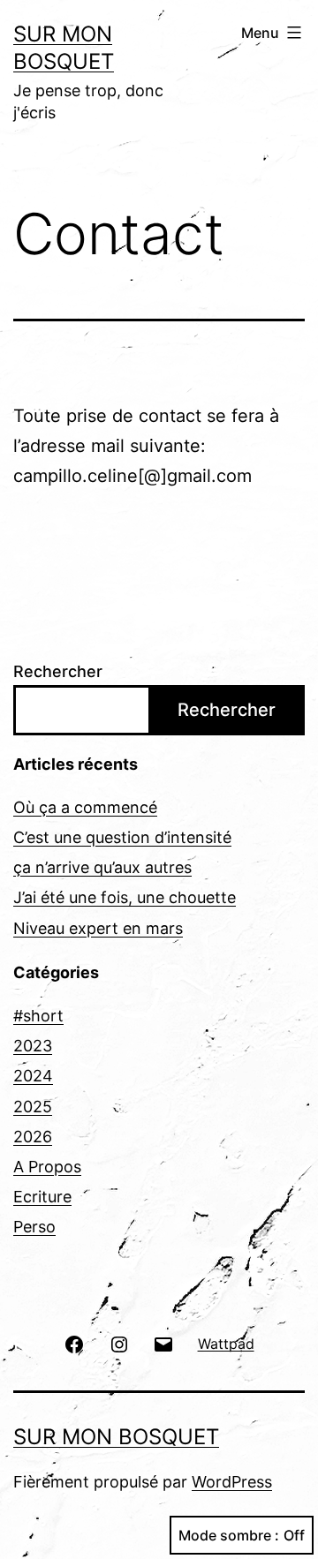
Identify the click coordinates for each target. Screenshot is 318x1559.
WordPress (232, 1481)
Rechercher (57, 671)
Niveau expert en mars (98, 928)
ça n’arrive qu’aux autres (102, 867)
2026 (32, 1136)
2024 (33, 1075)
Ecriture (42, 1196)
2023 (32, 1045)
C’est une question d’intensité (122, 837)
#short (38, 1015)
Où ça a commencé (85, 807)
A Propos (47, 1166)
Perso (34, 1226)
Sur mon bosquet (116, 1437)
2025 (32, 1106)
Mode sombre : (228, 1535)
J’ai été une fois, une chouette (124, 897)
